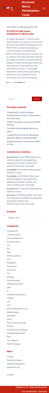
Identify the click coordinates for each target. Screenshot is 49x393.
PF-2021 (10, 326)
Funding (10, 277)
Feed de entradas (14, 360)
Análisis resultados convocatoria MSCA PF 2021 (23, 143)
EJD (8, 249)
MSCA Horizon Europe (16, 323)
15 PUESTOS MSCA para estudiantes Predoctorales (20, 32)
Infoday (10, 298)
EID (8, 245)
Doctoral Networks (15, 238)
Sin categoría (12, 340)
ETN (7, 27)
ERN (9, 252)
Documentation (13, 241)
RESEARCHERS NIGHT (16, 333)
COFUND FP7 (12, 231)
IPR (8, 301)
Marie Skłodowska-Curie (28, 27)
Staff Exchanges (14, 344)
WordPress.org (13, 367)
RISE (9, 337)
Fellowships (12, 266)
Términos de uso (21, 387)
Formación (11, 270)
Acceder (10, 356)
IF (7, 291)
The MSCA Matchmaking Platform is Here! (22, 130)
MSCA (9, 319)
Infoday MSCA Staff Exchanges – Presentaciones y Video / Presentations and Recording (24, 115)
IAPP (9, 287)
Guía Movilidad (13, 280)
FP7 (8, 273)
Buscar (37, 99)
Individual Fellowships (16, 294)
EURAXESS (13, 27)
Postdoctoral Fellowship (17, 330)
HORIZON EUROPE (15, 284)
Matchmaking (13, 312)
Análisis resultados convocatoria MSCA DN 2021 (23, 123)
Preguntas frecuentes (38, 387)
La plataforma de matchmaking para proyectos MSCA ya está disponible (23, 136)
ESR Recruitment (14, 256)
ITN (18, 27)
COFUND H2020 (14, 234)
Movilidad (11, 315)
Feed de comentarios (16, 364)
